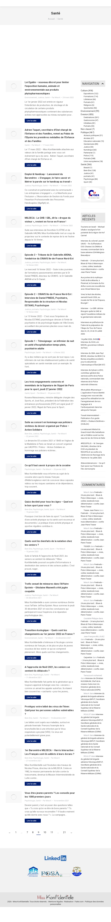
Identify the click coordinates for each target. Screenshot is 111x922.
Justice (41, 97)
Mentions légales (55, 902)
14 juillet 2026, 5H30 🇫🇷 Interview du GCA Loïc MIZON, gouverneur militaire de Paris (92, 343)
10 (45, 832)
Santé (47, 97)
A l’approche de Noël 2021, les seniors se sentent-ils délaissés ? (47, 669)
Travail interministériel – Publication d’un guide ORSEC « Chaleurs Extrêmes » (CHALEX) (93, 419)
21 (64, 832)
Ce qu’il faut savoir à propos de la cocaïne (48, 465)
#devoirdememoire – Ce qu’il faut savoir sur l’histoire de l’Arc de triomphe (93, 466)
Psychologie (37, 185)
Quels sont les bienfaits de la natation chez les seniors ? (48, 543)
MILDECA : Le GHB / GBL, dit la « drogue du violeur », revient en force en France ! (48, 220)
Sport (32, 393)
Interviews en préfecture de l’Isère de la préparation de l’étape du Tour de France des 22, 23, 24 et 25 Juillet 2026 (92, 328)
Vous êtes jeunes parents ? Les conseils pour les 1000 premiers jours (50, 795)
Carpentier (88, 657)
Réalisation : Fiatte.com (74, 902)
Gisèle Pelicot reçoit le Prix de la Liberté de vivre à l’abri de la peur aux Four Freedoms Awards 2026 (93, 54)
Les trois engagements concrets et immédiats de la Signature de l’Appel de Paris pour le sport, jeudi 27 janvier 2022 (49, 385)
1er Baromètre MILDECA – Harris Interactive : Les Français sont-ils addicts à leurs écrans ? (50, 752)
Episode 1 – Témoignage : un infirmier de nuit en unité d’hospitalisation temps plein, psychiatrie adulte (49, 345)
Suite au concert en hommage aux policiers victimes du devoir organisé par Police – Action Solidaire (48, 426)
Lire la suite (31, 121)
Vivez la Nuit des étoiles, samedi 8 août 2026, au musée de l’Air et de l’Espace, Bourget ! (93, 298)
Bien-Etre (28, 434)
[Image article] (14, 86)
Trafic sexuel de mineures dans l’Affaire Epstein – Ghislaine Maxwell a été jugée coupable (47, 587)
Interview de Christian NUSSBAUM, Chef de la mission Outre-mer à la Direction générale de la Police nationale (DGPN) (92, 684)
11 (51, 832)
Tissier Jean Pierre (91, 510)
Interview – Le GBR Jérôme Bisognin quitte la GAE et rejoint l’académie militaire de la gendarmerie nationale (93, 312)
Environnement (31, 97)
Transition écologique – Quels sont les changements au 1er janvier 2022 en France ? (50, 632)
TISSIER (87, 546)
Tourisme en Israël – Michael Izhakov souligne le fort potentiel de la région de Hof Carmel (93, 231)
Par (56, 97)
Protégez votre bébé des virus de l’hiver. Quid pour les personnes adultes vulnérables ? (49, 710)
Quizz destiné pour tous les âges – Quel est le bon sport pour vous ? (49, 503)
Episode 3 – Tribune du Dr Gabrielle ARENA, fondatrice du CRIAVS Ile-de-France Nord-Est (49, 256)
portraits (35, 262)
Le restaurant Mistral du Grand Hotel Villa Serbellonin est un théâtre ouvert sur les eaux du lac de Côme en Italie (93, 433)
